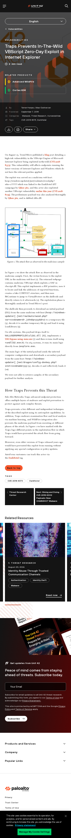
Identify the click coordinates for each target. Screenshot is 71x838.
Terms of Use (52, 698)
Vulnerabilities (54, 116)
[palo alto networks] (35, 6)
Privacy (8, 797)
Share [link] (29, 129)
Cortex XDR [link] (19, 90)
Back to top (14, 468)
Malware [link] (15, 585)
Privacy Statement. (31, 701)
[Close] (65, 816)
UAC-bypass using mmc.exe (18, 339)
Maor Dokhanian (43, 108)
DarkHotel (41, 120)
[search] (66, 6)
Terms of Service (23, 709)
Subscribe (14, 718)
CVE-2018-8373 (28, 120)
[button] (30, 129)
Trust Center (11, 802)
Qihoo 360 (23, 188)
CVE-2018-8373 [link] (15, 481)
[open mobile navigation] (4, 6)
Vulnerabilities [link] (15, 29)
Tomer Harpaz (27, 108)
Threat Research (38, 116)
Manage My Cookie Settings (34, 832)
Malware (26, 116)
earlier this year (44, 191)
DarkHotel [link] (34, 481)
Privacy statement (25, 825)
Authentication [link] (18, 580)
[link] (16, 39)
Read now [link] (51, 595)
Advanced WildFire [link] (23, 81)
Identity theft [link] (40, 580)
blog (47, 155)
